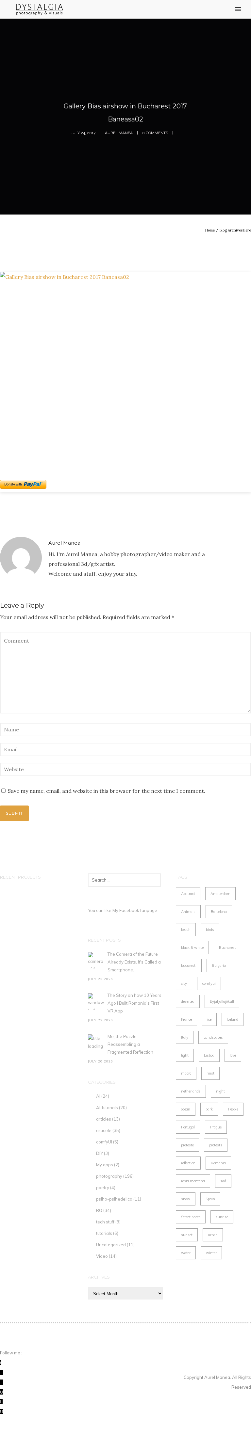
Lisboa (209, 1055)
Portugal (188, 1127)
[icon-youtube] (1, 1411)
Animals (188, 911)
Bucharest (227, 947)
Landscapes (213, 1037)
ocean (185, 1109)
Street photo (190, 1217)
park (209, 1109)
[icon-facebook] (0, 1362)
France (186, 1019)
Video (102, 1256)
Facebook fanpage (138, 910)
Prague (216, 1127)
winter (211, 1253)
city (184, 983)
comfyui (209, 983)
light (185, 1055)
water (186, 1253)
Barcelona (219, 911)
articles (103, 1119)
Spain (210, 1199)
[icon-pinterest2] (1, 1382)
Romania (218, 1163)
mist (210, 1073)
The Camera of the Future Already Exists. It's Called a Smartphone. (134, 961)
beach (186, 929)
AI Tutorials (107, 1107)
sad (223, 1181)
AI (98, 1096)
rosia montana (193, 1181)
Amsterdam (220, 893)
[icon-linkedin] (1, 1401)
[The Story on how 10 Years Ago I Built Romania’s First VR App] (96, 1001)
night (220, 1091)
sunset (186, 1235)
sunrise (222, 1217)
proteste (187, 1145)
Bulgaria (219, 965)
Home (210, 230)
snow (185, 1199)
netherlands (191, 1091)
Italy (184, 1037)
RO (99, 1210)
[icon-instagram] (1, 1392)
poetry (102, 1187)
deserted (187, 1001)
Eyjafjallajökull (222, 1001)
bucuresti (188, 965)
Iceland (232, 1019)
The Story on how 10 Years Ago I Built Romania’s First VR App (134, 1003)
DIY (99, 1153)
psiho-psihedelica (114, 1199)
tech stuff (105, 1221)
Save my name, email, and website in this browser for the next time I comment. (106, 791)
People (233, 1109)
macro (186, 1073)
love (233, 1055)
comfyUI (104, 1141)
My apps (104, 1164)
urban (213, 1235)
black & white (192, 947)
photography (109, 1176)
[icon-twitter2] (1, 1372)
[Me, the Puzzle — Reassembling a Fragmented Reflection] (96, 1042)
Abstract (188, 893)
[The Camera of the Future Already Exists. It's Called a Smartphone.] (96, 960)
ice (209, 1019)
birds (210, 929)
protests (215, 1145)
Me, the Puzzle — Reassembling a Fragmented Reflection (130, 1044)
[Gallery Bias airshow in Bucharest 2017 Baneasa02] (125, 366)
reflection (188, 1163)
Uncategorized (111, 1244)
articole (103, 1130)
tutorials (104, 1233)
